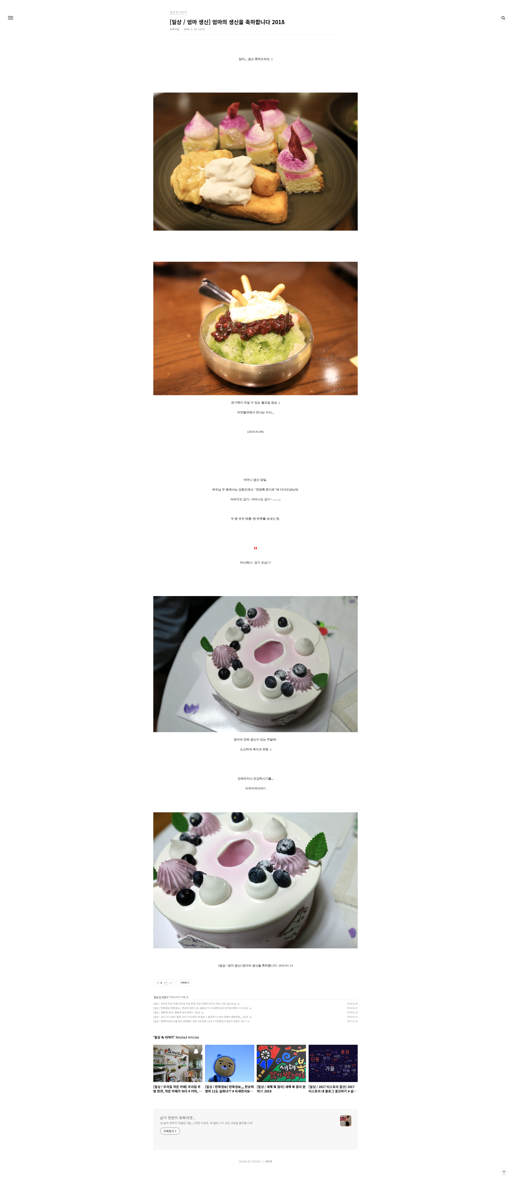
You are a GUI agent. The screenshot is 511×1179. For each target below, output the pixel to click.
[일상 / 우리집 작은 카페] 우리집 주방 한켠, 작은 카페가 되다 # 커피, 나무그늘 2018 (194, 1003)
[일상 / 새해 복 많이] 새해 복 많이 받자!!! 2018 (176, 1012)
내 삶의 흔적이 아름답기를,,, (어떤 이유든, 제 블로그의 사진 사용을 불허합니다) (206, 1123)
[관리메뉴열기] (504, 1172)
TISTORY (256, 1161)
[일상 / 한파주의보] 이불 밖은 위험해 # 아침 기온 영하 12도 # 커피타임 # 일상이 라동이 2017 (199, 1021)
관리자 (268, 1161)
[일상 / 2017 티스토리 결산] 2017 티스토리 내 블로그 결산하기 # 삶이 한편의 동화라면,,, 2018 (200, 1016)
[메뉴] (11, 18)
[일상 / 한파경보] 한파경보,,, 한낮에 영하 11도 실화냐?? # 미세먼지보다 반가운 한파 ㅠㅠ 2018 (200, 1008)
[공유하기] (165, 983)
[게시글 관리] (170, 983)
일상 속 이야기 (161, 997)
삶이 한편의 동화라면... (178, 1117)
